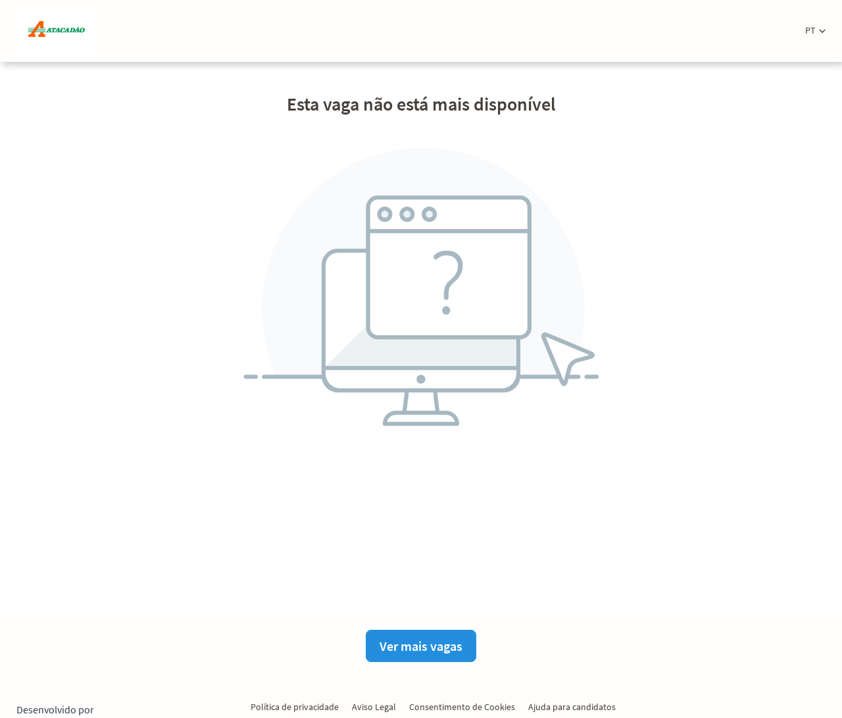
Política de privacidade (295, 707)
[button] (815, 31)
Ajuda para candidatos (572, 707)
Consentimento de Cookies (462, 707)
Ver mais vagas (421, 646)
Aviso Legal (374, 707)
